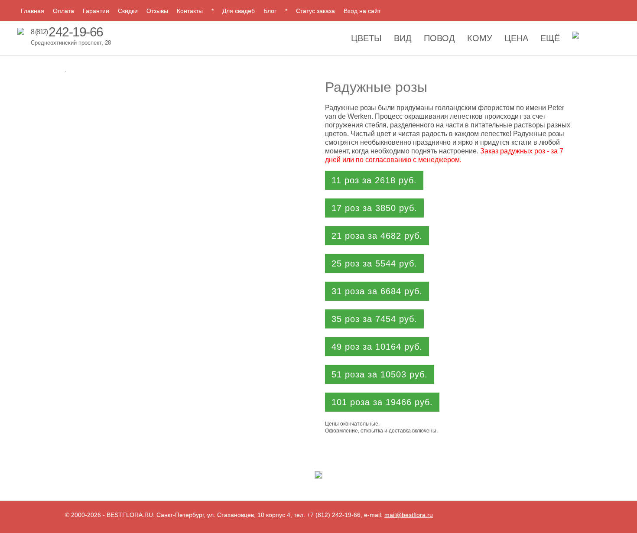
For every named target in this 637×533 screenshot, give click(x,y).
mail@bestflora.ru (408, 514)
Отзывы (157, 10)
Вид (403, 38)
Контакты (190, 10)
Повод (439, 38)
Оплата (63, 10)
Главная (32, 10)
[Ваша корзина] (575, 37)
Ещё (550, 38)
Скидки (128, 10)
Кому (479, 38)
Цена (516, 38)
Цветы (366, 38)
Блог (269, 10)
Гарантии (96, 10)
